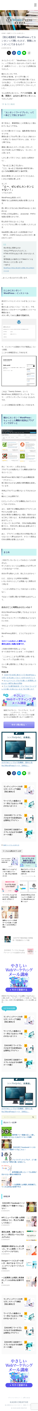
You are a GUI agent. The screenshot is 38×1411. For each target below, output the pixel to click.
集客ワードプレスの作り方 (11, 845)
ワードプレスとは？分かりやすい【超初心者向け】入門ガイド (10, 897)
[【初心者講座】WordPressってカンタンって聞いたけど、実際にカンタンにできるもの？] (19, 53)
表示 (12, 104)
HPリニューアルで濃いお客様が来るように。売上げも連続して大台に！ (13, 1220)
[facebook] (14, 53)
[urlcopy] (29, 53)
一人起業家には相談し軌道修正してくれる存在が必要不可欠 (13, 1280)
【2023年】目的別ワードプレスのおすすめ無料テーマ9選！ (13, 832)
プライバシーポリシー (14, 1397)
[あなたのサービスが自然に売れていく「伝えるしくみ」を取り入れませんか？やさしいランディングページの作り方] (19, 700)
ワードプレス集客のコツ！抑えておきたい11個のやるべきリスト (13, 803)
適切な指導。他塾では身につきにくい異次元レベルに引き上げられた (13, 1234)
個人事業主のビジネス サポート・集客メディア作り (19, 1405)
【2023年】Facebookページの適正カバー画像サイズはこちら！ (13, 1205)
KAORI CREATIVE (19, 1402)
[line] (24, 53)
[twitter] (9, 53)
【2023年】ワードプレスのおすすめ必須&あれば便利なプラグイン (13, 817)
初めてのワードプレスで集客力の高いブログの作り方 (28, 871)
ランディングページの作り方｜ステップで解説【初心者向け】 (13, 789)
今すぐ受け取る (18, 724)
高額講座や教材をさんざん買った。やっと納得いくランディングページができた (13, 1248)
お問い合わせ (26, 1397)
